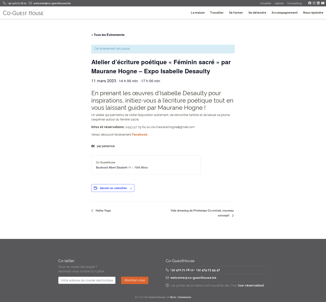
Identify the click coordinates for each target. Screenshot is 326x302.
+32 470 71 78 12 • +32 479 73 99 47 (195, 270)
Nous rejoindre (313, 12)
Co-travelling (294, 3)
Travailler (217, 12)
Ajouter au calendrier (113, 188)
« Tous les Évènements (108, 34)
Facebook (139, 134)
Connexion (184, 297)
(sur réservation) (251, 285)
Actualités (265, 3)
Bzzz (173, 297)
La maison (198, 12)
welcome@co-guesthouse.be (193, 278)
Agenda (279, 3)
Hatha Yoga (103, 210)
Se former (236, 12)
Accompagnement (285, 12)
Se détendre (257, 12)
